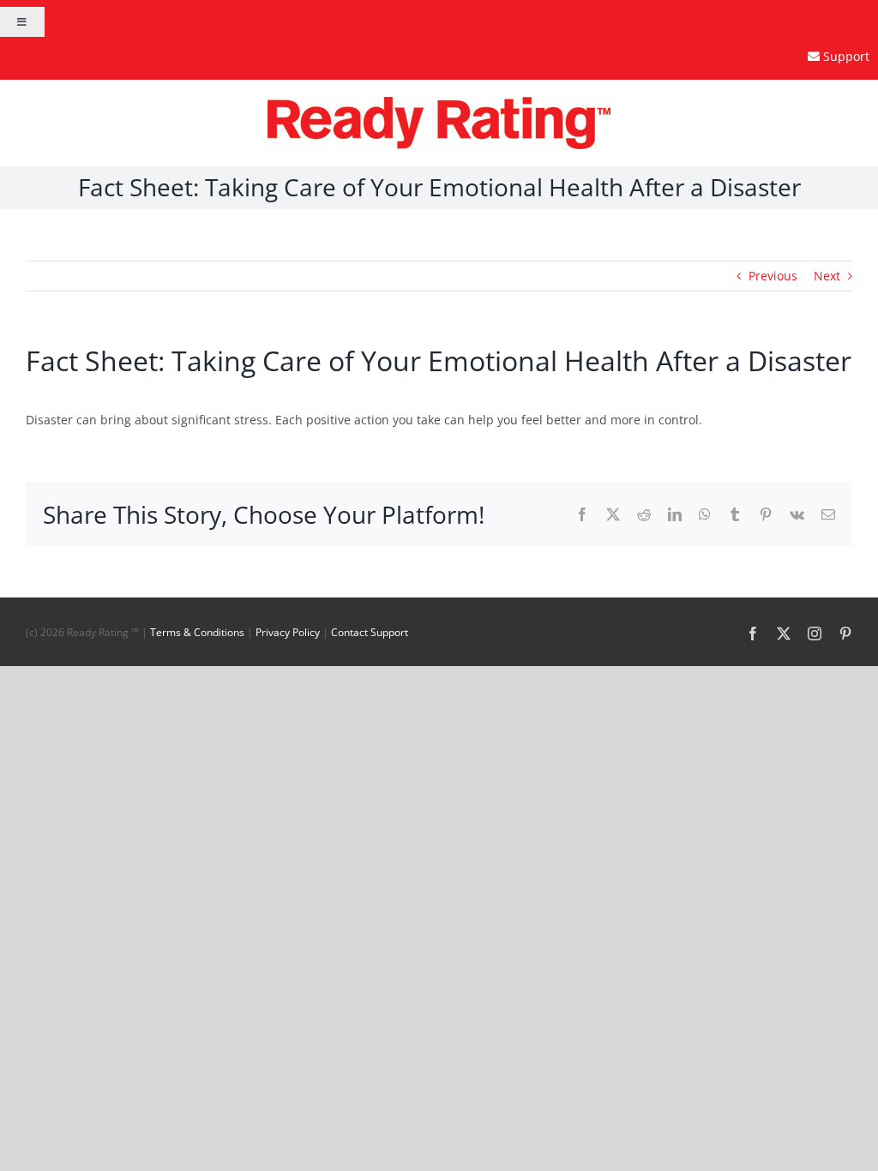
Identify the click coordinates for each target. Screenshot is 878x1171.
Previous (773, 275)
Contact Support (369, 632)
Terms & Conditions (197, 632)
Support (846, 56)
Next (827, 275)
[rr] (439, 102)
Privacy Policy (288, 632)
